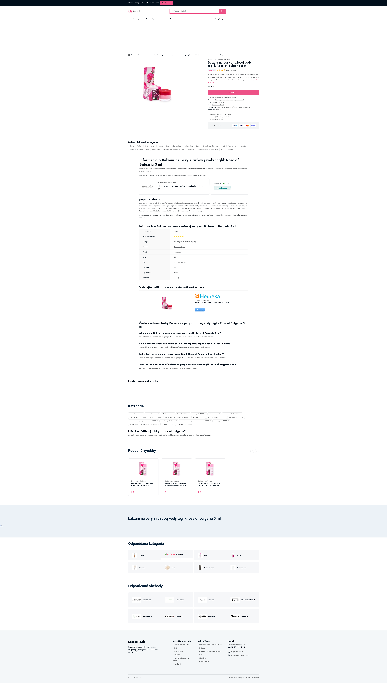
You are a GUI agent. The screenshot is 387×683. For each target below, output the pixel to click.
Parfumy (139, 146)
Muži (223, 146)
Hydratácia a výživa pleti (210, 146)
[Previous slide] (252, 451)
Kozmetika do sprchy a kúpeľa (139, 149)
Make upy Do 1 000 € (221, 421)
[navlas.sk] (235, 616)
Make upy (191, 149)
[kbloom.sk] (169, 616)
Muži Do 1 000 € (198, 417)
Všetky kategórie (220, 19)
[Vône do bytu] (200, 567)
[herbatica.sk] (136, 616)
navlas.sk (244, 616)
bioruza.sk (217, 110)
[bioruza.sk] (136, 599)
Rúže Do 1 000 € (167, 424)
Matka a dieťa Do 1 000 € (138, 417)
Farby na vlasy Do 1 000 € (217, 417)
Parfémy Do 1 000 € (199, 414)
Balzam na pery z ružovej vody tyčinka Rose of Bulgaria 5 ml (142, 484)
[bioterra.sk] (169, 599)
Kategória (241, 678)
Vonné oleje (156, 149)
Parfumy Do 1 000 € (152, 414)
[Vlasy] (233, 555)
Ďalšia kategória (151, 19)
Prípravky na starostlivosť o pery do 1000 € (229, 100)
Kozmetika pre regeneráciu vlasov (174, 149)
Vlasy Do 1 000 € (183, 414)
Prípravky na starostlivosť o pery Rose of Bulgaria (233, 107)
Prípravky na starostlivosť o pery (219, 59)
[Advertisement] (193, 36)
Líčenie (132, 146)
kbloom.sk (179, 616)
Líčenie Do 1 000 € (136, 414)
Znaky (235, 678)
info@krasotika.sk (237, 652)
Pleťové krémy (204, 661)
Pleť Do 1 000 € (168, 414)
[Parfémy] (134, 567)
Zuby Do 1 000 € (156, 417)
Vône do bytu (176, 146)
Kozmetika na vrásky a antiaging (208, 149)
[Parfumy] (170, 554)
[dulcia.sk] (202, 599)
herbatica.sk (147, 616)
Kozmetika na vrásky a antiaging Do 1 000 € (144, 424)
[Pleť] (200, 555)
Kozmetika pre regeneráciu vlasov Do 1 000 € (195, 421)
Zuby (197, 146)
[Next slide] (257, 451)
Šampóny (243, 146)
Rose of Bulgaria (218, 102)
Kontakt (172, 19)
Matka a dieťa (188, 146)
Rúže (222, 149)
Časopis (164, 19)
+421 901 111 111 (237, 647)
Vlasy (153, 146)
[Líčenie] (134, 555)
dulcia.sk (211, 600)
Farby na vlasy (232, 146)
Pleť (146, 146)
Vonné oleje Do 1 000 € (169, 421)
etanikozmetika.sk (248, 600)
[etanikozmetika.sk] (235, 599)
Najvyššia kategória (135, 19)
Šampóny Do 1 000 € (236, 417)
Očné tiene (231, 149)
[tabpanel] (156, 86)
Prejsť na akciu (167, 3)
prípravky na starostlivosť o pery (203, 215)
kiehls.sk (211, 616)
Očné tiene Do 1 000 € (184, 424)
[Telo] (167, 567)
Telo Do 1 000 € (214, 414)
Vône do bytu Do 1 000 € (232, 414)
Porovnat (200, 310)
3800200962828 (218, 105)
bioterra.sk (180, 600)
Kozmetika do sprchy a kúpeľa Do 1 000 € (144, 421)
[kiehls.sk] (202, 616)
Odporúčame (255, 678)
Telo (167, 146)
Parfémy (160, 146)
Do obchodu (233, 92)
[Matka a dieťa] (233, 567)
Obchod (230, 678)
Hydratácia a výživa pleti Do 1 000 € (177, 417)
